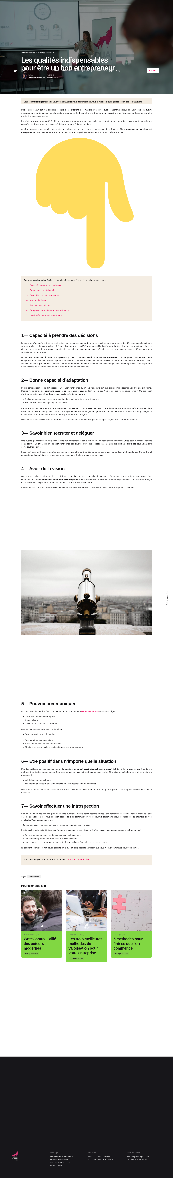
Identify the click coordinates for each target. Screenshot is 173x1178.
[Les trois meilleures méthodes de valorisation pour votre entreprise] (86, 910)
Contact (152, 71)
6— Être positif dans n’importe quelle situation (47, 310)
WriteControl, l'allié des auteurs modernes (40, 943)
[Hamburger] (15, 71)
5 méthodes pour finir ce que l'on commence (128, 943)
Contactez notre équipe (78, 859)
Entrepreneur (34, 877)
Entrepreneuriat (31, 954)
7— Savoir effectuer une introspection (44, 315)
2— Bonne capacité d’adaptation (41, 290)
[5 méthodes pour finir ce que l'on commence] (131, 910)
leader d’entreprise (90, 711)
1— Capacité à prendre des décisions (43, 285)
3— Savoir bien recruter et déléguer (43, 295)
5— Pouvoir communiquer (38, 305)
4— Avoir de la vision (36, 300)
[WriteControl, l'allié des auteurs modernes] (41, 910)
